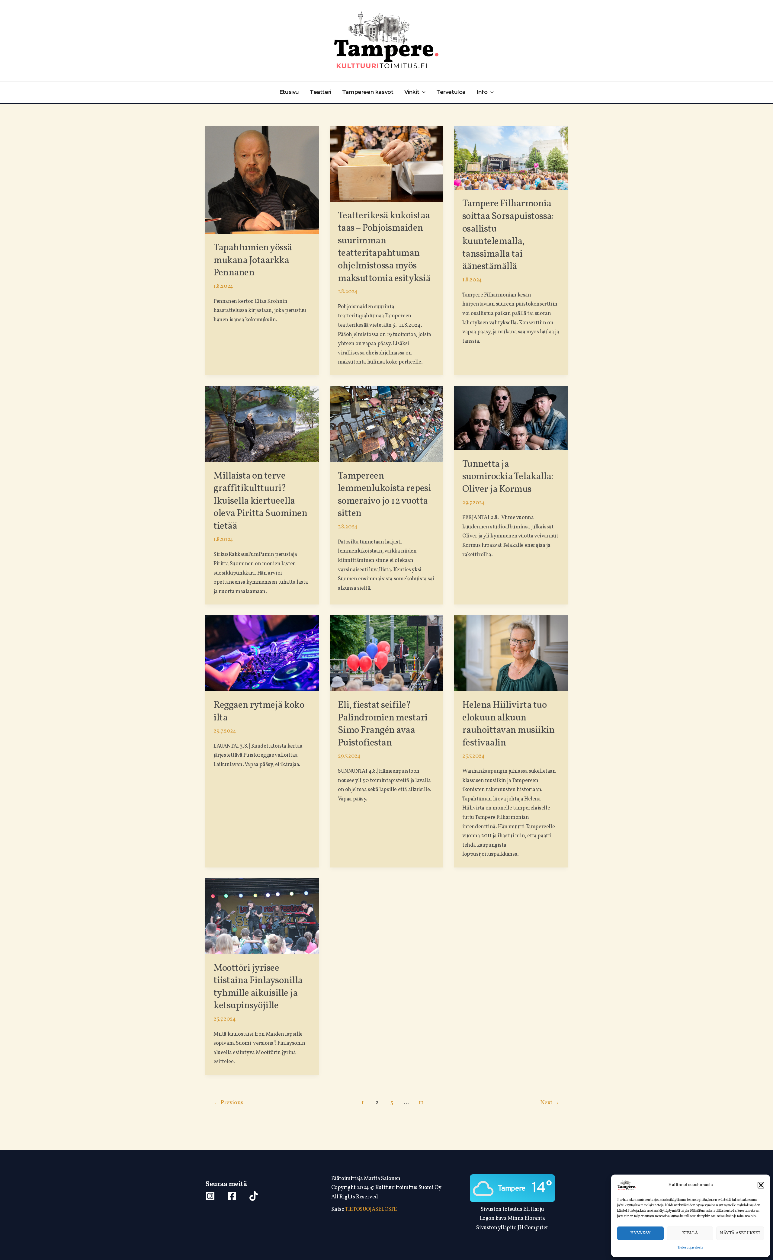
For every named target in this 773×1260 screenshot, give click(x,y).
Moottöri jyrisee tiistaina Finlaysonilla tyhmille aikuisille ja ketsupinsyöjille (258, 987)
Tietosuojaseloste (690, 1247)
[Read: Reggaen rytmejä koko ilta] (262, 653)
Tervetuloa (451, 92)
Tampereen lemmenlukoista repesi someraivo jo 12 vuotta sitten (384, 495)
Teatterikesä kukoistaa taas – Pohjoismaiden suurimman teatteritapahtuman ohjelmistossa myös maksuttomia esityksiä (384, 247)
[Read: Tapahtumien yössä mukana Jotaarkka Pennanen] (262, 180)
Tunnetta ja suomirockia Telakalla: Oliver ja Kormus (507, 477)
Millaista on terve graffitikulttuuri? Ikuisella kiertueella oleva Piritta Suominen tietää (260, 501)
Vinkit (411, 92)
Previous (228, 1103)
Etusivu (289, 92)
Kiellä (690, 1233)
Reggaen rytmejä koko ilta (258, 712)
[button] (761, 1185)
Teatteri (320, 92)
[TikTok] (253, 1196)
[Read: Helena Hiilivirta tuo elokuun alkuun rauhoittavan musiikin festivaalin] (511, 653)
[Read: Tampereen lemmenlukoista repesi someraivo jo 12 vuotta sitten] (386, 424)
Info (481, 92)
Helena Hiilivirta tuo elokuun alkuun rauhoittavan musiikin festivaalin (508, 724)
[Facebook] (232, 1196)
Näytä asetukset (740, 1233)
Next (549, 1103)
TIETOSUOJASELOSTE (371, 1209)
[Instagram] (210, 1196)
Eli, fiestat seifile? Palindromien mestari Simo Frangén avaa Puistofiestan (383, 724)
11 (421, 1103)
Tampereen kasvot (367, 92)
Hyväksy (640, 1233)
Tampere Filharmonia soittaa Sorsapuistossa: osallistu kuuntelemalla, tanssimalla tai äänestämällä (508, 235)
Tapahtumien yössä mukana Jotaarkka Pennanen (252, 260)
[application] (422, 92)
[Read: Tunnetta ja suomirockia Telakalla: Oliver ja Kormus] (511, 418)
